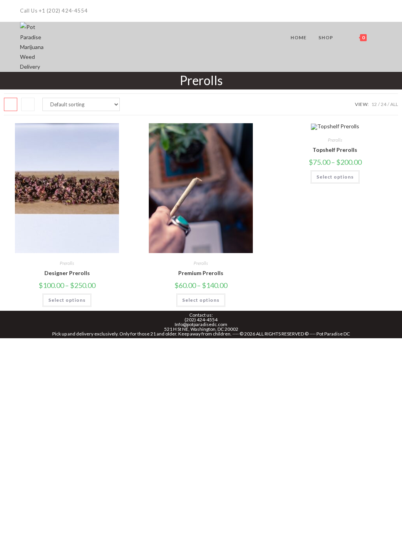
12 (374, 104)
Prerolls (67, 263)
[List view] (28, 104)
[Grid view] (10, 104)
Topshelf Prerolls (334, 149)
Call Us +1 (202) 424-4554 (54, 10)
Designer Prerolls (67, 273)
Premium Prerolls (200, 273)
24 (383, 104)
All (394, 104)
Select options (67, 300)
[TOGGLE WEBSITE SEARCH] (380, 37)
